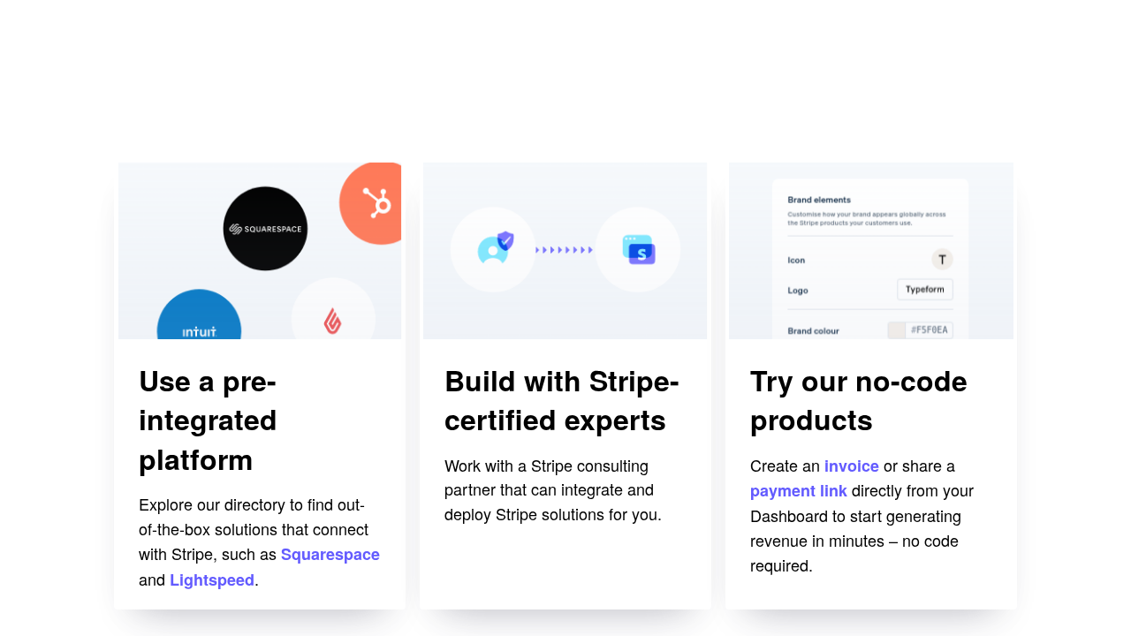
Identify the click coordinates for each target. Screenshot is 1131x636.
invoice (851, 465)
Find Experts (492, 580)
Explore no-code (812, 580)
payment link (798, 490)
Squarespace (330, 553)
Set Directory (188, 580)
